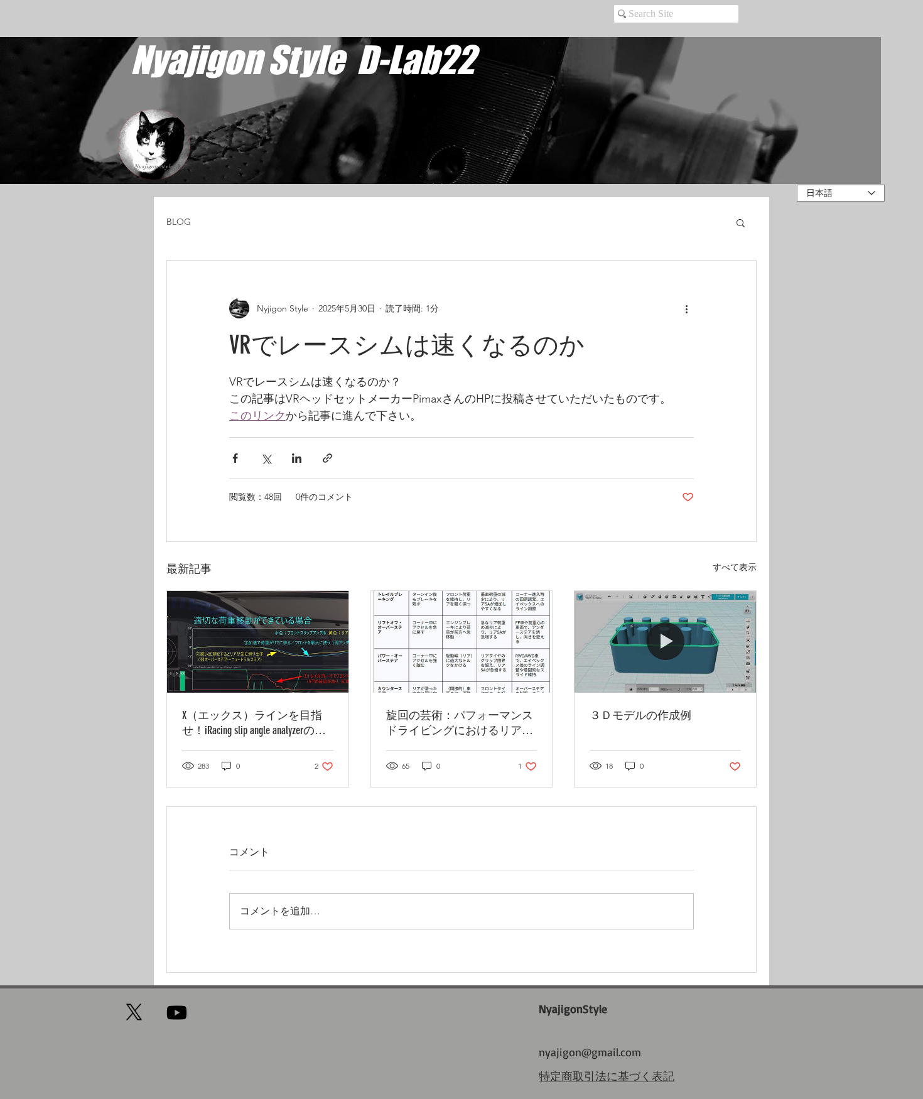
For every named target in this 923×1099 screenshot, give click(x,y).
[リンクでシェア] (327, 458)
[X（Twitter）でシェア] (266, 458)
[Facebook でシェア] (235, 458)
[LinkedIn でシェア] (297, 458)
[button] (741, 222)
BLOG (178, 221)
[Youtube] (176, 1012)
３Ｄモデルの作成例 (640, 715)
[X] (134, 1012)
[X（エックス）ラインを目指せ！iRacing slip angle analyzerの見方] (257, 642)
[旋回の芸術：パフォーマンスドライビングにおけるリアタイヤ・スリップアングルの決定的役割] (462, 642)
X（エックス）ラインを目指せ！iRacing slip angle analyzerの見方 (254, 723)
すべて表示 (735, 567)
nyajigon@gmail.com (590, 1052)
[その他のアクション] (686, 308)
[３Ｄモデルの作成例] (665, 642)
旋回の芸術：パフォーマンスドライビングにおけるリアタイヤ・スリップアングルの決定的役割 (459, 723)
